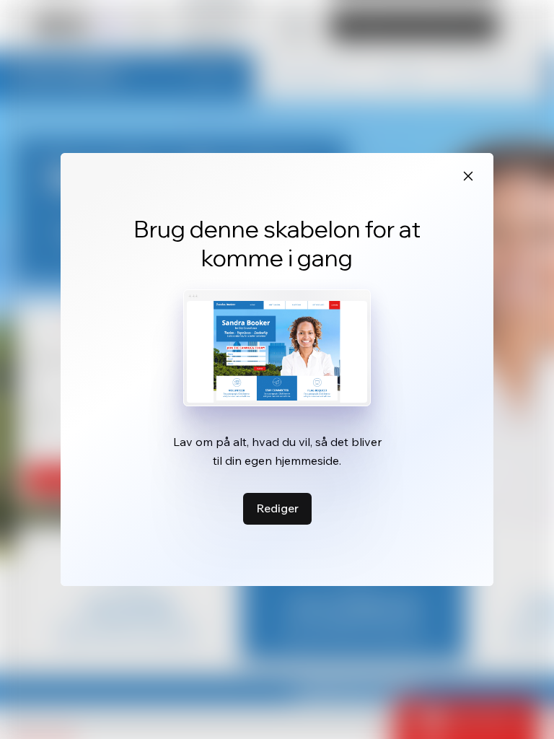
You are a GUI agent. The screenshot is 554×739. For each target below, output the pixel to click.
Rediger (277, 508)
